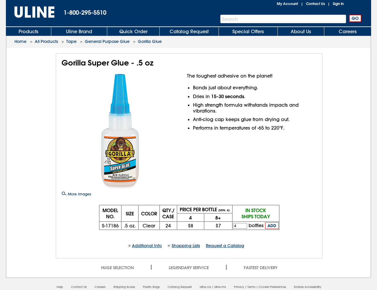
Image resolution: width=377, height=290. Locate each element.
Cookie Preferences (272, 287)
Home (20, 41)
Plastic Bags (151, 287)
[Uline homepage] (30, 12)
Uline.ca (205, 287)
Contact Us (315, 3)
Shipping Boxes (124, 287)
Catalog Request (189, 31)
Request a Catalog (225, 245)
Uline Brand (79, 31)
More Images (79, 194)
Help (60, 287)
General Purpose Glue (107, 41)
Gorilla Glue (150, 41)
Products (28, 31)
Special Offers (248, 31)
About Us (301, 31)
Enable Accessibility (307, 287)
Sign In (338, 3)
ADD (271, 225)
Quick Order (133, 31)
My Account (287, 3)
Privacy (239, 287)
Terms (251, 287)
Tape (71, 41)
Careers (348, 31)
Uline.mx (220, 287)
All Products (46, 41)
